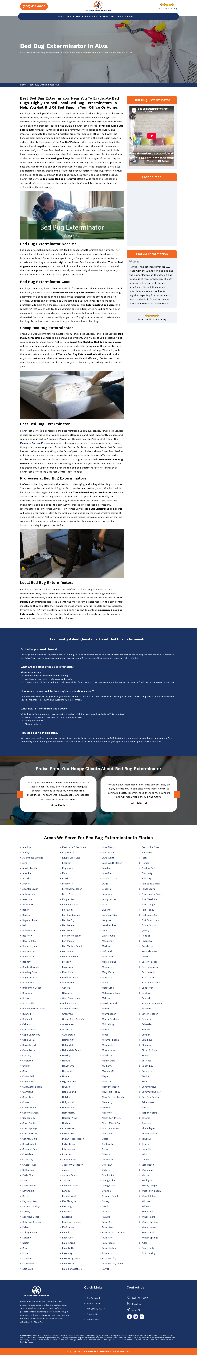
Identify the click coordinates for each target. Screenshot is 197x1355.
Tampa (145, 1107)
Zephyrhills (148, 1248)
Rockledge (147, 946)
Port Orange (148, 904)
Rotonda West (149, 951)
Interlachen (68, 1149)
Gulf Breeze (68, 1034)
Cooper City (28, 1118)
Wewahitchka (149, 1196)
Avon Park (28, 904)
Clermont (27, 1092)
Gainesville (68, 982)
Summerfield (149, 1086)
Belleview (27, 935)
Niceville (106, 1107)
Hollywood (68, 1102)
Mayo (105, 982)
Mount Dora (108, 1060)
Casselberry (28, 1050)
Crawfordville (29, 1144)
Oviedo (105, 1206)
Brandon (27, 993)
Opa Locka (108, 1175)
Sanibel (146, 998)
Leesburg (107, 894)
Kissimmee (68, 1227)
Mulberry (107, 1066)
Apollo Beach (29, 868)
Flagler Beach (69, 899)
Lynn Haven (108, 935)
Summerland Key (151, 1092)
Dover (25, 1253)
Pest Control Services (81, 16)
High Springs (69, 1081)
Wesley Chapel (149, 1185)
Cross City (27, 1159)
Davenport (28, 1191)
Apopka (26, 873)
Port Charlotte (149, 899)
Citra (25, 1071)
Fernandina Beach (72, 889)
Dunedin (27, 1258)
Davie (25, 1196)
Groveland (67, 1029)
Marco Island (109, 961)
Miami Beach (109, 1014)
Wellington (147, 1180)
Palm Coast (108, 1243)
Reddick (146, 935)
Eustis (65, 878)
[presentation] (20, 794)
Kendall (66, 1191)
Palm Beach (108, 1227)
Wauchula (147, 1170)
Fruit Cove (67, 972)
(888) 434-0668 (140, 1298)
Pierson (146, 863)
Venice (145, 1159)
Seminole (147, 1039)
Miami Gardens (110, 1019)
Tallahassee (148, 1102)
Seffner (146, 1034)
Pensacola (147, 852)
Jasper (66, 1170)
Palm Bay (107, 1222)
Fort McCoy (68, 920)
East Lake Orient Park (74, 847)
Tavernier (147, 1123)
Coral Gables (29, 1123)
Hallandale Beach (71, 1050)
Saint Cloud (148, 972)
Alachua (26, 847)
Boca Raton (28, 956)
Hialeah (66, 1076)
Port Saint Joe (149, 915)
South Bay (147, 1066)
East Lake (27, 1269)
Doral (25, 1248)
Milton (105, 1029)
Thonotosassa (149, 1133)
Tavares (146, 1118)
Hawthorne (68, 1066)
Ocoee (105, 1149)
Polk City (146, 878)
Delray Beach (29, 1232)
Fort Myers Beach (71, 935)
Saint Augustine (150, 967)
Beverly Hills (29, 941)
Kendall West (69, 1196)
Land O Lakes (109, 878)
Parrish (106, 1269)
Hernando (67, 1071)
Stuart (145, 1081)
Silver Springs (149, 1050)
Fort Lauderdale (71, 915)
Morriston (107, 1055)
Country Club (29, 1138)
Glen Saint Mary (71, 998)
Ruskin (145, 956)
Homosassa (68, 1112)
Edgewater (68, 852)
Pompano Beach (151, 883)
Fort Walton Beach (72, 946)
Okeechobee (108, 1159)
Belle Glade (28, 930)
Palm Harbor (109, 1248)
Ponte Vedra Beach (152, 894)
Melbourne (108, 987)
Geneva (66, 987)
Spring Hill (147, 1071)
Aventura (27, 899)
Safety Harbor (149, 961)
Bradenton (28, 982)
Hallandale (68, 1045)
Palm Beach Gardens (113, 1232)
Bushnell (27, 1019)
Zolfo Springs (149, 1253)
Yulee (144, 1243)
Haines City (68, 1039)
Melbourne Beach (111, 993)
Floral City (67, 909)
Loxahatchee (109, 925)
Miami (105, 1008)
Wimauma (147, 1211)
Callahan (27, 1024)
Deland (26, 1227)
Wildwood (147, 1201)
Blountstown (29, 951)
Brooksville (28, 1003)
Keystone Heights (71, 1222)
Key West (67, 1211)
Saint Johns (148, 977)
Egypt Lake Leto (71, 857)
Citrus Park (28, 1076)
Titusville (146, 1138)
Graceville (67, 1014)
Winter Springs (150, 1237)
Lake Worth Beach (112, 863)
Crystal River (29, 1164)
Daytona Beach (30, 1201)
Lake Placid (108, 847)
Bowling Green (30, 972)
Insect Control (94, 1303)
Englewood (68, 868)
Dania (25, 1180)
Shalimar (147, 1045)
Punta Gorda (149, 925)
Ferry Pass (67, 894)
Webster (146, 1175)
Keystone (67, 1216)
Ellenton (66, 863)
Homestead (68, 1107)
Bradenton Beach (32, 987)
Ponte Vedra (148, 889)
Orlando (106, 1191)
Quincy (145, 930)
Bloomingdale (30, 946)
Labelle (66, 1232)
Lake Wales (108, 852)
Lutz (104, 930)
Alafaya (26, 852)
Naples (105, 1076)
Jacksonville (69, 1159)
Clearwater (28, 1081)
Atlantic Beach (30, 889)
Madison (106, 946)
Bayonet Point (30, 920)
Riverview (147, 941)
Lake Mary (68, 1263)
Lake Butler (68, 1248)
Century (26, 1055)
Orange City (108, 1180)
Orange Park (109, 1185)
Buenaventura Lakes (33, 1008)
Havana (66, 1060)
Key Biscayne (69, 1201)
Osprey (105, 1201)
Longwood (108, 920)
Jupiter (66, 1180)
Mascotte (107, 977)
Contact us (107, 16)
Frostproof (68, 967)
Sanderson (147, 987)
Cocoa (25, 1102)
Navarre (106, 1081)
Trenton (146, 1144)
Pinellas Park (149, 868)
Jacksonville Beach (72, 1164)
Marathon (107, 956)
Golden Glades (70, 1008)
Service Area (125, 16)
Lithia (105, 904)
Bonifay (26, 961)
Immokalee (68, 1128)
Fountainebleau (70, 956)
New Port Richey (111, 1092)
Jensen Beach (69, 1175)
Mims (105, 1034)
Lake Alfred (68, 1243)
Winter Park (148, 1232)
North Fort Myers (111, 1118)
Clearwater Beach (32, 1086)
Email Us (136, 1304)
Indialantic (68, 1133)
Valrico (145, 1154)
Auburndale (28, 894)
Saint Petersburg (151, 982)
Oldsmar (106, 1170)
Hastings (67, 1055)
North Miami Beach (112, 1123)
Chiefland (27, 1060)
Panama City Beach (113, 1263)
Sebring (146, 1029)
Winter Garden (150, 1222)
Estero (65, 873)
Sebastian (147, 1024)
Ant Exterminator (96, 1309)
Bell (24, 925)
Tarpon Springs (150, 1112)
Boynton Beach (30, 977)
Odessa (106, 1154)
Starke (145, 1076)
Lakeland (107, 868)
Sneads (146, 1055)
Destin (25, 1243)
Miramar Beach (110, 1039)
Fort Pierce (68, 941)
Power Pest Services (97, 1351)
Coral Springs (29, 1128)
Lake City (67, 1253)
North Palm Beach (112, 1128)
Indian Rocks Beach (73, 1138)
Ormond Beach (110, 1196)
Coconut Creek (30, 1112)
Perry (144, 857)
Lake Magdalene (71, 1258)
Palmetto (107, 1253)
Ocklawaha (108, 1144)
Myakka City (109, 1071)
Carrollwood (29, 1045)
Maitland (107, 951)
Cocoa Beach (29, 1107)
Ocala (105, 1138)
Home (60, 16)
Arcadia (26, 878)
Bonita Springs (30, 967)
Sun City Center (150, 1097)
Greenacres (68, 1024)
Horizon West (69, 1118)
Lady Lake (68, 1237)
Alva (24, 863)
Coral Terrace (29, 1133)
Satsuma (147, 1019)
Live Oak (106, 909)
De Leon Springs (31, 1206)
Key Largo (67, 1206)
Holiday (66, 1097)
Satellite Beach (150, 1014)
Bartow (26, 915)
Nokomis (107, 1112)
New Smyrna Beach (113, 1097)
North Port (108, 1133)
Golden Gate (69, 1003)
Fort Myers (68, 930)
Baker (25, 909)
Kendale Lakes (70, 1185)
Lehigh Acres (109, 899)
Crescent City (29, 1149)
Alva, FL (136, 1310)
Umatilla (146, 1149)
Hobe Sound (69, 1092)
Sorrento (146, 1060)
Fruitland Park (70, 977)
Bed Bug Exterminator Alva (44, 84)
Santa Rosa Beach (152, 1003)
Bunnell (26, 1014)
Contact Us (92, 1314)
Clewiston (27, 1097)
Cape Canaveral (31, 1034)
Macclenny (108, 941)
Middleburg (108, 1024)
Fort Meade (68, 925)
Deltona (26, 1237)
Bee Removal (93, 1298)
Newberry (107, 1102)
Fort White (68, 951)
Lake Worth (108, 857)
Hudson (66, 1123)
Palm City (107, 1237)
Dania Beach (29, 1185)
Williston (146, 1206)
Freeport (66, 961)
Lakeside (106, 873)
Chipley (26, 1066)
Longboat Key (109, 915)
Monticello (107, 1045)
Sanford (146, 993)
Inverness (67, 1154)
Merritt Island (109, 1003)
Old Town (107, 1164)
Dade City (27, 1175)
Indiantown (68, 1144)
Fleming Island (70, 904)
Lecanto (106, 889)
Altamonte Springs (32, 857)
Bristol (25, 998)
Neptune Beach (110, 1086)
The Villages (148, 1128)
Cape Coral (28, 1039)
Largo (105, 883)
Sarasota (146, 1008)
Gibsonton (67, 993)
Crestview (27, 1154)
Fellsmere (67, 883)
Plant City (147, 873)
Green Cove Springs (73, 1019)
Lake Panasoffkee (72, 1269)
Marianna (107, 967)
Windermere (148, 1216)
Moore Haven (109, 1050)
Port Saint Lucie (150, 920)
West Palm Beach (151, 1191)
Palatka (106, 1216)
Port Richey (148, 909)
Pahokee (106, 1211)
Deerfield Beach (31, 1216)
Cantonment (29, 1029)
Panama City (109, 1258)
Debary (26, 1211)
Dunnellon (28, 1263)
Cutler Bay (28, 1170)
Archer (26, 883)
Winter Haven (149, 1227)
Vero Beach (148, 1164)
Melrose (106, 998)
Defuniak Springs (31, 1222)
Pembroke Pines (150, 847)
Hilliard (66, 1086)
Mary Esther (108, 972)
